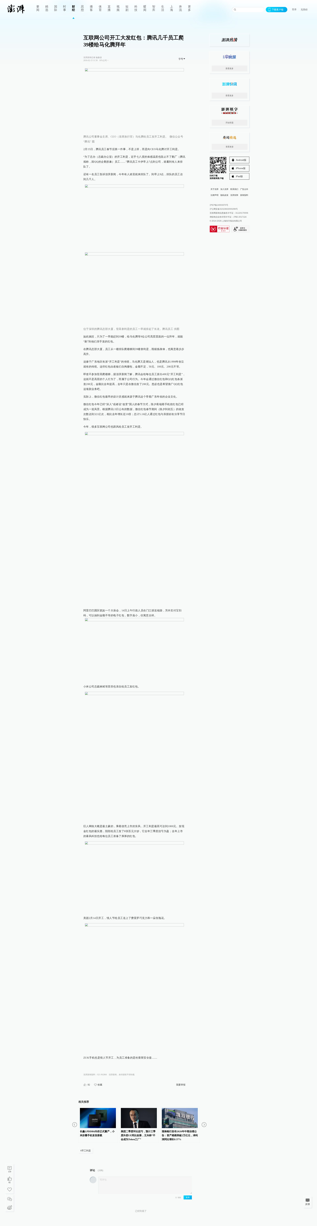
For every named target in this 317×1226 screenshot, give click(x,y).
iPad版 (239, 176)
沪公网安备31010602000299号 (224, 209)
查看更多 (229, 68)
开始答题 (229, 123)
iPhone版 (241, 168)
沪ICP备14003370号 (219, 205)
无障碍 (304, 9)
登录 (294, 9)
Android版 (241, 160)
